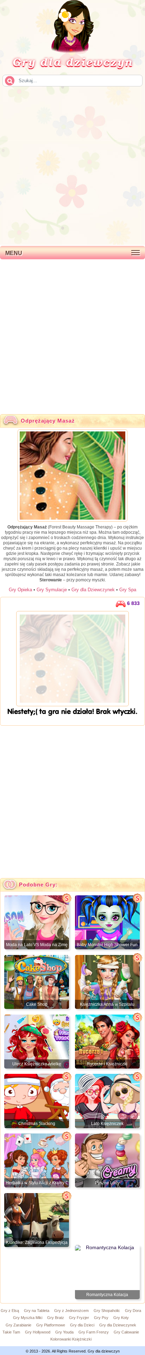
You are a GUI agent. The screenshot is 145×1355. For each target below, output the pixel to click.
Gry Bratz (55, 1317)
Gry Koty (121, 1317)
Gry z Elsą (10, 1310)
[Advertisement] (72, 165)
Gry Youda (64, 1332)
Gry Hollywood (37, 1332)
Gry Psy (101, 1317)
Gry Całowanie (126, 1332)
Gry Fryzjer (79, 1317)
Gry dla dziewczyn (72, 61)
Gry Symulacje (52, 589)
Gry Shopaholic (107, 1310)
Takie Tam (11, 1332)
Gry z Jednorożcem (71, 1310)
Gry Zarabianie (18, 1325)
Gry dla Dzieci (82, 1325)
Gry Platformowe (50, 1325)
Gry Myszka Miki (27, 1317)
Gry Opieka (20, 589)
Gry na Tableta (36, 1310)
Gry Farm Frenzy (93, 1332)
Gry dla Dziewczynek (93, 589)
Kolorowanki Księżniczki (71, 1339)
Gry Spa (127, 589)
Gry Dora (133, 1310)
